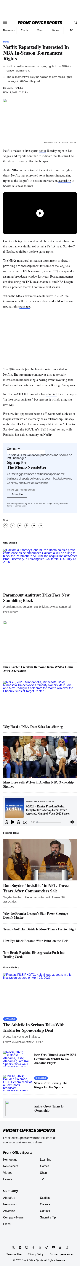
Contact (45, 1210)
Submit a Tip (48, 1217)
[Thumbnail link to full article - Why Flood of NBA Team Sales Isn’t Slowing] (40, 701)
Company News (13, 1217)
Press (6, 1224)
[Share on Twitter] (12, 525)
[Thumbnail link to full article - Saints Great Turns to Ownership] (18, 1108)
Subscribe (17, 494)
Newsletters (9, 30)
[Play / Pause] (13, 822)
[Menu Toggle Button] (5, 23)
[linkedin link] (20, 1247)
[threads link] (60, 1247)
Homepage (10, 1159)
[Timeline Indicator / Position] (37, 822)
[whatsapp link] (40, 1247)
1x (24, 822)
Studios (45, 1197)
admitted (51, 394)
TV (71, 30)
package (24, 306)
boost (35, 266)
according (64, 180)
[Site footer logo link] (29, 1131)
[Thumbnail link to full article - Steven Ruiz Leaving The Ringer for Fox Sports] (17, 1083)
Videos (7, 1172)
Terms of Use (14, 1254)
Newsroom (10, 1204)
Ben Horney (36, 1042)
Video (40, 30)
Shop (43, 1172)
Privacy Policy (59, 504)
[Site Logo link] (40, 22)
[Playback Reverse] (7, 822)
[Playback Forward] (18, 822)
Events (24, 30)
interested (9, 380)
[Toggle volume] (72, 822)
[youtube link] (53, 1247)
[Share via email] (33, 525)
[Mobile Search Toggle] (75, 23)
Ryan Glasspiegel (15, 1042)
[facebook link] (33, 1247)
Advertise (9, 1210)
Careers (45, 1204)
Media (6, 41)
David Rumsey (15, 88)
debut (42, 150)
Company (13, 448)
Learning (45, 1159)
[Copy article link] (41, 525)
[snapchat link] (67, 1247)
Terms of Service (14, 506)
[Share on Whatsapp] (26, 525)
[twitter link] (13, 1247)
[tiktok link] (47, 1247)
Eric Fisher (12, 612)
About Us (9, 1197)
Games (55, 30)
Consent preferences (61, 1254)
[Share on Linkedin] (19, 525)
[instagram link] (26, 1247)
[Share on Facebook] (5, 525)
